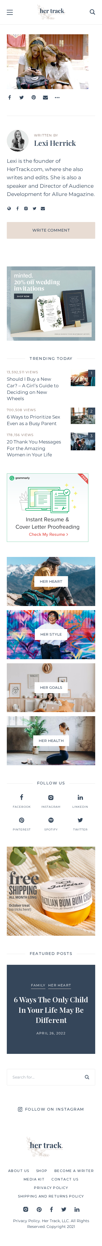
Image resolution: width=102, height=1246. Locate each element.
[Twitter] (21, 97)
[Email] (45, 97)
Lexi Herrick (55, 143)
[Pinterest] (33, 97)
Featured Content (78, 981)
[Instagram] (26, 208)
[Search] (87, 1077)
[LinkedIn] (77, 1209)
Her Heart (11, 985)
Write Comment (51, 230)
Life (62, 990)
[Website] (9, 208)
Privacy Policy (26, 1220)
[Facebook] (9, 97)
